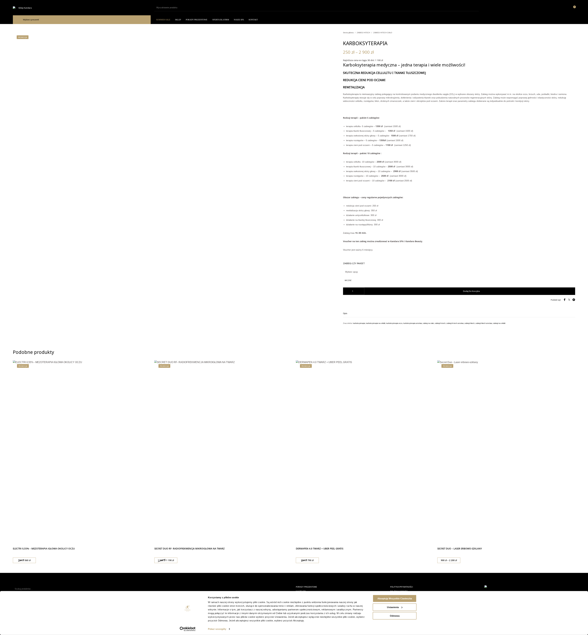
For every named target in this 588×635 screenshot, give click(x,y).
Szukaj (68, 589)
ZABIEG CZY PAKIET (354, 263)
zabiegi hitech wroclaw (483, 323)
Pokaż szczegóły (217, 629)
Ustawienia (393, 607)
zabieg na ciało (428, 323)
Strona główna (348, 33)
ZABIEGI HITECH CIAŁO (382, 33)
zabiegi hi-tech (440, 323)
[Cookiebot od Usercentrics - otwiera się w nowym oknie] (187, 629)
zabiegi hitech (469, 323)
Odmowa (395, 615)
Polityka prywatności (401, 587)
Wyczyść (348, 280)
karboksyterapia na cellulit (375, 323)
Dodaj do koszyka (471, 291)
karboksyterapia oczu (394, 323)
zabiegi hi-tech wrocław (455, 323)
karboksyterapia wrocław (412, 323)
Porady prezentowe (306, 587)
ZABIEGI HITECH (363, 33)
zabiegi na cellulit (499, 323)
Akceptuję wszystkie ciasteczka (394, 598)
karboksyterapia (359, 323)
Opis (345, 313)
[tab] (459, 313)
